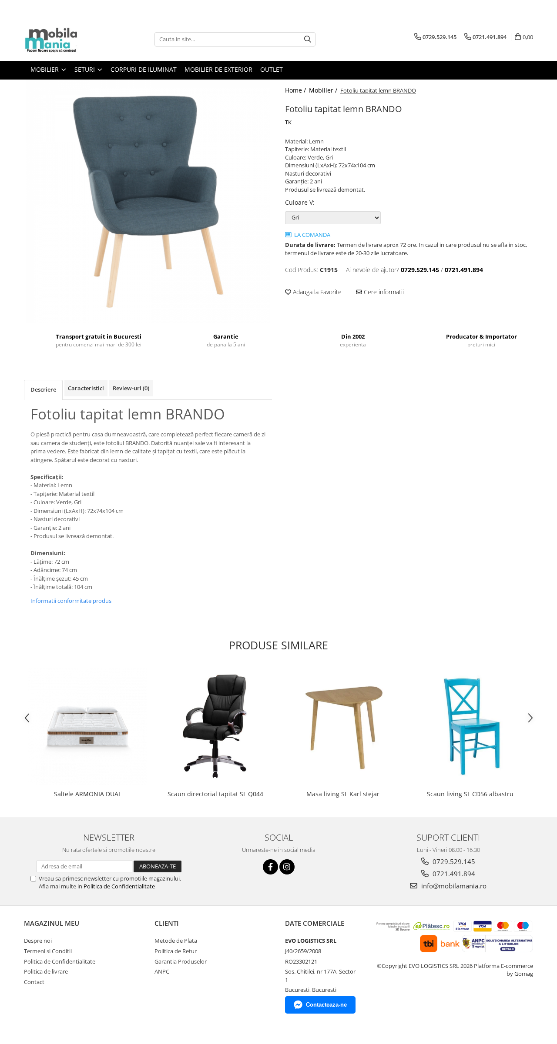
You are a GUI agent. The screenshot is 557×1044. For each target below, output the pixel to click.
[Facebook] (270, 866)
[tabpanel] (148, 201)
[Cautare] (307, 39)
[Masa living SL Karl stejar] (342, 726)
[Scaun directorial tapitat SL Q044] (215, 726)
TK (288, 122)
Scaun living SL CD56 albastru (470, 794)
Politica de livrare (46, 971)
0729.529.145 (453, 861)
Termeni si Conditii (48, 951)
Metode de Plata (175, 940)
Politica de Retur (175, 951)
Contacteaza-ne (326, 1004)
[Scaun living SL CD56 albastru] (470, 726)
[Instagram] (287, 866)
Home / (296, 90)
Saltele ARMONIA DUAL (87, 794)
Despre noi (38, 940)
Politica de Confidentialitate (119, 886)
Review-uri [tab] (131, 388)
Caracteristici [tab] (86, 388)
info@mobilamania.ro (453, 885)
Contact (34, 982)
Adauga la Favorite (316, 292)
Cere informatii (383, 292)
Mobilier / (324, 90)
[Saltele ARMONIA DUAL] (87, 726)
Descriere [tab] (43, 389)
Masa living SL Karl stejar (342, 794)
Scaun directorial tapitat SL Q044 (215, 794)
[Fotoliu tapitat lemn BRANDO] (148, 201)
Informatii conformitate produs (70, 601)
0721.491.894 (453, 873)
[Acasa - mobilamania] (67, 39)
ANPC (161, 971)
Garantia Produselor (180, 961)
